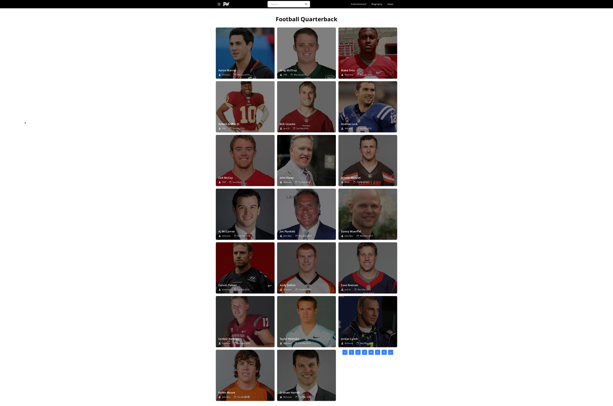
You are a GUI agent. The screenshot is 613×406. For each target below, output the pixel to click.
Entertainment (358, 4)
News (390, 4)
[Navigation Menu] (219, 4)
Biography (376, 4)
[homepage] (226, 4)
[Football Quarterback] (245, 53)
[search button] (306, 4)
